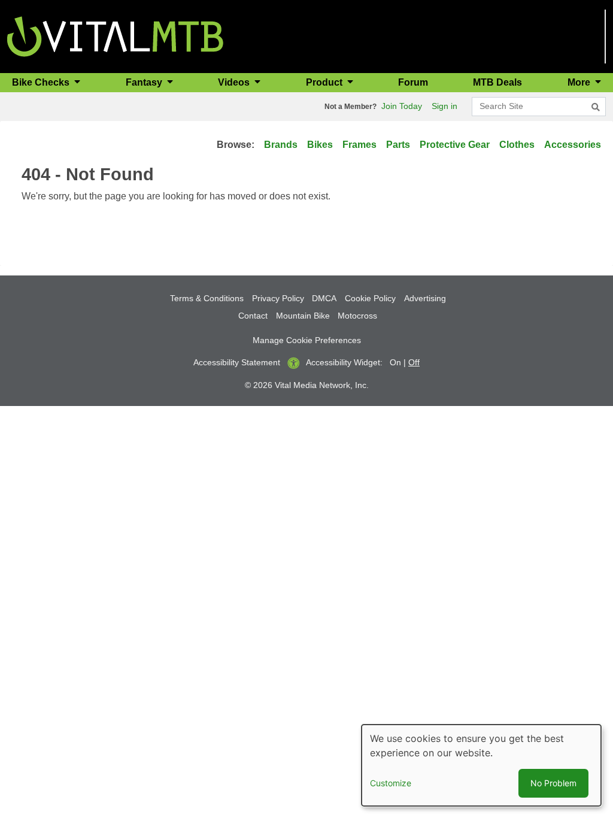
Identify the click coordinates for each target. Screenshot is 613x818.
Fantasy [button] (145, 82)
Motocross (357, 315)
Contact (253, 315)
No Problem (553, 783)
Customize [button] (390, 783)
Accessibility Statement (236, 362)
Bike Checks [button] (42, 82)
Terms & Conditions (207, 298)
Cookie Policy (370, 298)
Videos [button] (235, 82)
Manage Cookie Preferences (307, 340)
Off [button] (414, 362)
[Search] (595, 107)
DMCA (324, 298)
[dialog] (481, 765)
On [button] (395, 362)
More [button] (580, 82)
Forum (413, 82)
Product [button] (325, 82)
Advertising (425, 298)
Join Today (401, 106)
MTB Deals (497, 82)
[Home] (115, 36)
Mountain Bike (303, 315)
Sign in (444, 106)
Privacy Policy (278, 298)
